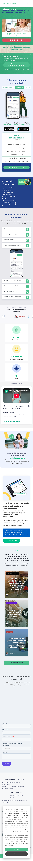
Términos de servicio (16, 798)
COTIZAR (16, 40)
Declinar (16, 854)
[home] (9, 3)
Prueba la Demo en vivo (8, 203)
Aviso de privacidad (16, 795)
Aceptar (16, 849)
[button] (27, 3)
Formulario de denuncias (16, 805)
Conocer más (16, 167)
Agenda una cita (12, 540)
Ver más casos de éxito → (11, 421)
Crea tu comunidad (16, 64)
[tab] (8, 87)
